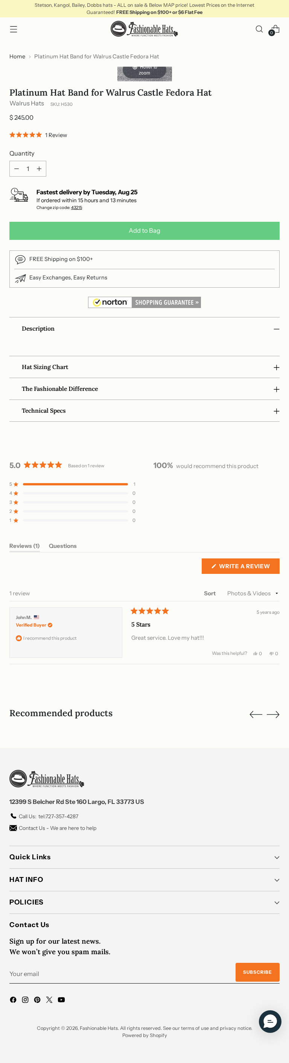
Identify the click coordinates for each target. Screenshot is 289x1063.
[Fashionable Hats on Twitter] (50, 1001)
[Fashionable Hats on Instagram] (25, 1001)
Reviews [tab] (24, 547)
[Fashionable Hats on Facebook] (13, 1001)
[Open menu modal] (13, 29)
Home (17, 56)
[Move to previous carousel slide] (255, 714)
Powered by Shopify (144, 1035)
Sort (210, 593)
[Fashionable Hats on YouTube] (62, 1001)
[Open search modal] (259, 29)
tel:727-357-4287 (48, 816)
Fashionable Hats (99, 1028)
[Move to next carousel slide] (273, 714)
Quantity (22, 153)
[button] (38, 134)
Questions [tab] (63, 547)
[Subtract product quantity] (16, 168)
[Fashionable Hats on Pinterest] (38, 1001)
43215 (76, 207)
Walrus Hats (26, 103)
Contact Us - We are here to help (57, 828)
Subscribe (257, 972)
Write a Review (248, 568)
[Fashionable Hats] (144, 28)
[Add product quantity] (39, 168)
